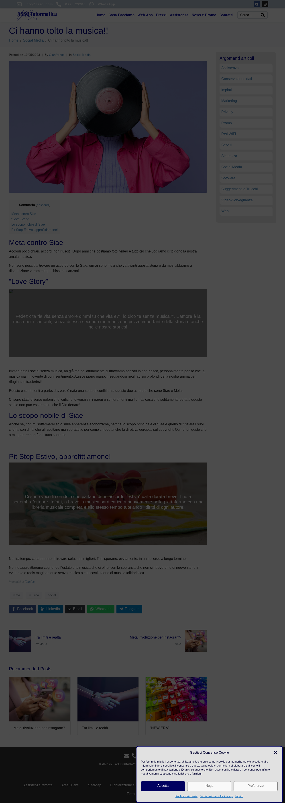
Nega (209, 785)
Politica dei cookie (186, 796)
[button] (275, 752)
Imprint (239, 796)
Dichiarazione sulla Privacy (216, 796)
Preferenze (256, 785)
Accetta (163, 785)
